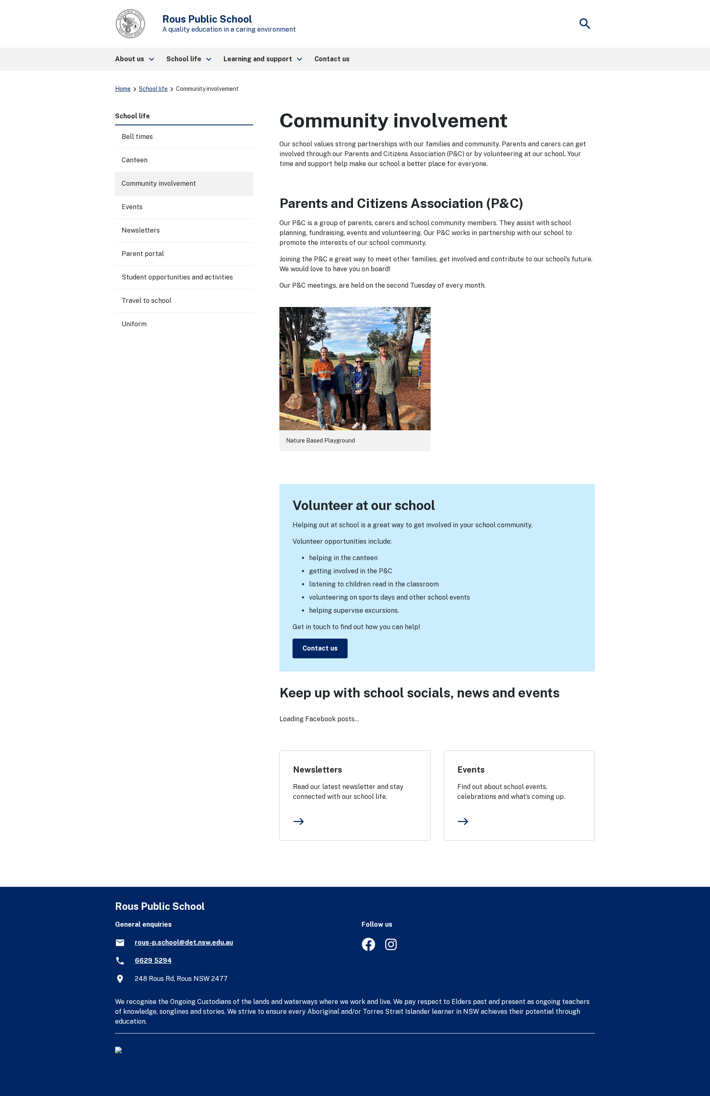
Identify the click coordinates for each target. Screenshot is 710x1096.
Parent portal (143, 254)
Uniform (134, 324)
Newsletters (317, 770)
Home (123, 88)
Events (471, 770)
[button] (134, 59)
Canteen (135, 160)
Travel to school (146, 301)
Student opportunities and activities (177, 277)
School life (153, 88)
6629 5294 (153, 960)
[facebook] (368, 949)
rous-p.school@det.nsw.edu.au (184, 942)
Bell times (137, 137)
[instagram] (392, 949)
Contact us (320, 648)
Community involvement (159, 183)
